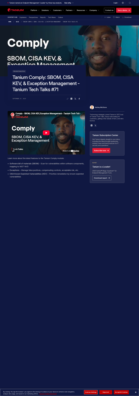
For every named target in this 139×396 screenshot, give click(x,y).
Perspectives (33, 17)
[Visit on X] (95, 125)
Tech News (52, 17)
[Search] (129, 2)
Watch (117, 17)
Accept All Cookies (121, 392)
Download (128, 17)
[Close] (136, 392)
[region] (69, 392)
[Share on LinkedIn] (71, 98)
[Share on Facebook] (79, 98)
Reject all (106, 392)
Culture (60, 17)
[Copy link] (67, 98)
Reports (43, 17)
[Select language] (123, 2)
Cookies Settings (91, 392)
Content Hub (12, 17)
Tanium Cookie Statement (48, 394)
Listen (109, 17)
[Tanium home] (16, 9)
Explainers (23, 17)
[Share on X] (75, 98)
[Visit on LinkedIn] (91, 125)
